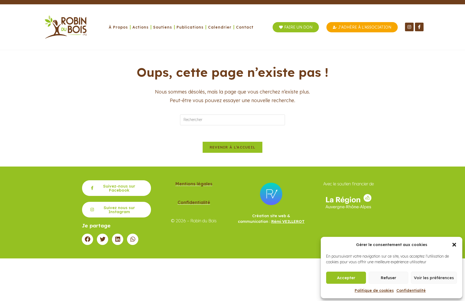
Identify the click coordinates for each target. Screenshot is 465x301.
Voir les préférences (434, 277)
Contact (244, 27)
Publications (190, 27)
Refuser (388, 277)
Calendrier (219, 27)
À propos (118, 27)
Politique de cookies (374, 290)
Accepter (346, 277)
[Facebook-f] (419, 27)
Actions (140, 27)
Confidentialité (411, 290)
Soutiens (162, 27)
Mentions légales (193, 183)
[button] (454, 244)
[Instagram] (409, 27)
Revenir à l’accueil (233, 147)
